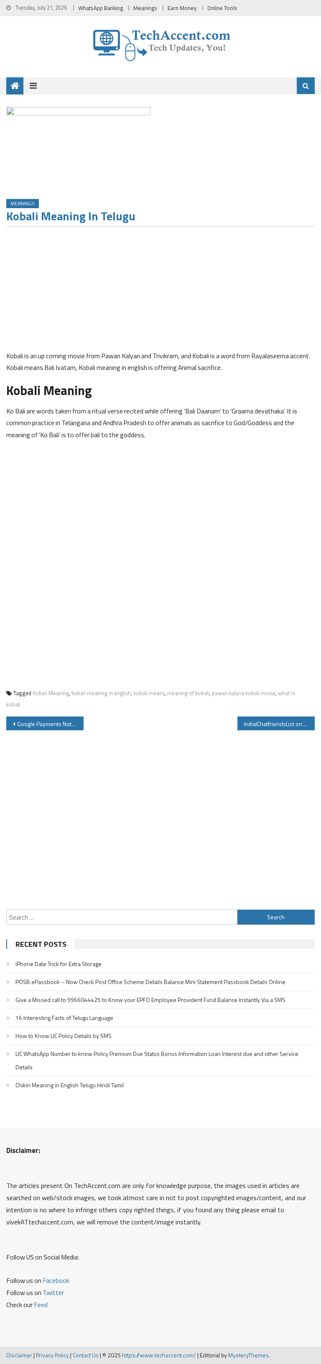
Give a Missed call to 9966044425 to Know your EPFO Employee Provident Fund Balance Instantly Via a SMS (150, 999)
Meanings (145, 8)
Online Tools (222, 8)
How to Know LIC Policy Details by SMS (63, 1035)
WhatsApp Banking (100, 8)
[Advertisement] (160, 291)
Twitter (53, 1293)
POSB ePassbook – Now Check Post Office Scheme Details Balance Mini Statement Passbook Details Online (150, 981)
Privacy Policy (52, 1355)
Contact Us (86, 1355)
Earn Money (182, 8)
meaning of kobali (188, 693)
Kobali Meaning (51, 693)
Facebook (56, 1280)
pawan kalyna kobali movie (243, 693)
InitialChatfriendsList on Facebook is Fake (279, 723)
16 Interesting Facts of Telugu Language (64, 1017)
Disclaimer (19, 1355)
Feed (41, 1305)
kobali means (149, 693)
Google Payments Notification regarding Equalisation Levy (50, 723)
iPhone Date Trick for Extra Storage (58, 963)
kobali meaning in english (101, 693)
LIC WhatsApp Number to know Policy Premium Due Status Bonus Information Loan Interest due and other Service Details (156, 1060)
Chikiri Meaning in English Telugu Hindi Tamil (69, 1085)
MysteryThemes (248, 1355)
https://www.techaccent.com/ (159, 1355)
